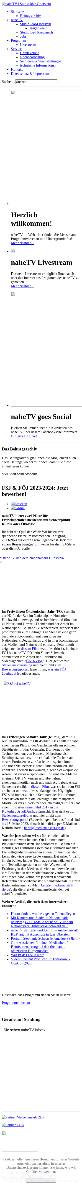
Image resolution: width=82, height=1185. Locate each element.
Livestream (28, 45)
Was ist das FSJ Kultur (27, 955)
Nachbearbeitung (32, 57)
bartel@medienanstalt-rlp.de (44, 828)
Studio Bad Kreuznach (36, 32)
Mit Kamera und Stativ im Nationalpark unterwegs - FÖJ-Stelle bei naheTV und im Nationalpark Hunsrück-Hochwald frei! (42, 922)
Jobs (23, 36)
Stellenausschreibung (17, 665)
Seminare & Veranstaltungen (40, 61)
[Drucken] (19, 504)
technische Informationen (38, 65)
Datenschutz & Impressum (30, 73)
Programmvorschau (16, 1003)
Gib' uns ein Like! (24, 436)
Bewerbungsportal (15, 669)
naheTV (17, 20)
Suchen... (8, 82)
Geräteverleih (29, 53)
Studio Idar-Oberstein (35, 24)
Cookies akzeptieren (41, 1180)
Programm (18, 40)
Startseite (17, 12)
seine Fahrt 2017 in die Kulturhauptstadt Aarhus (30, 809)
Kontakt (17, 69)
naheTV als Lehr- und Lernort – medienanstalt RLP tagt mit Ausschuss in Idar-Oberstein (44, 932)
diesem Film (29, 649)
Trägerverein (38, 28)
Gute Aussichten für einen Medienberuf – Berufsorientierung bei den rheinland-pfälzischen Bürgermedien (40, 947)
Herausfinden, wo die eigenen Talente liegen (43, 914)
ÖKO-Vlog (34, 661)
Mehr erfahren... (22, 243)
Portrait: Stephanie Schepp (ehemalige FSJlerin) (45, 938)
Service (16, 49)
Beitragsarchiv (30, 16)
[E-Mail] (18, 508)
